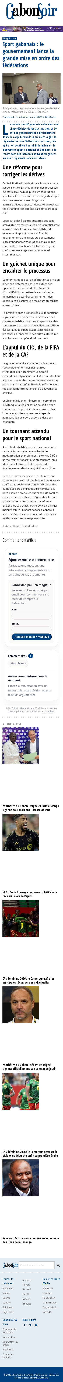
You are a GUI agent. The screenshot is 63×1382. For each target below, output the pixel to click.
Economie (7, 1288)
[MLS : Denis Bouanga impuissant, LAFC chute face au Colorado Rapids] (31, 852)
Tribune (27, 1303)
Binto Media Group (23, 708)
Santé (26, 1294)
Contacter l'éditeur (7, 1356)
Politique (7, 1307)
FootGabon (49, 1298)
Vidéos (26, 1299)
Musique (27, 1280)
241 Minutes (50, 1302)
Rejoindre (7, 1349)
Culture (6, 1302)
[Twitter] (30, 1325)
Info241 (47, 1312)
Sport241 (48, 1288)
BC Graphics (47, 711)
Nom (15, 609)
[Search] (58, 1265)
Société (27, 1289)
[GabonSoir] (31, 11)
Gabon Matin (50, 1307)
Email (15, 623)
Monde (6, 1293)
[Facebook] (25, 1325)
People (26, 1284)
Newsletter (8, 1337)
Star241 (47, 1293)
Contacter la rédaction (9, 1331)
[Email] (36, 1325)
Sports (6, 1298)
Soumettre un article (10, 1343)
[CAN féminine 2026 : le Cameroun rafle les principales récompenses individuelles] (31, 938)
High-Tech (8, 1312)
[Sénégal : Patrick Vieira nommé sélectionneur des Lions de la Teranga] (31, 1197)
